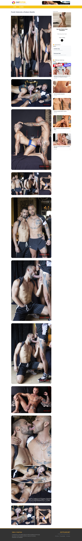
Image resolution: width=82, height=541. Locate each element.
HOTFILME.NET (65, 532)
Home (14, 6)
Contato (68, 536)
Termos (57, 536)
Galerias (21, 6)
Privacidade (62, 536)
